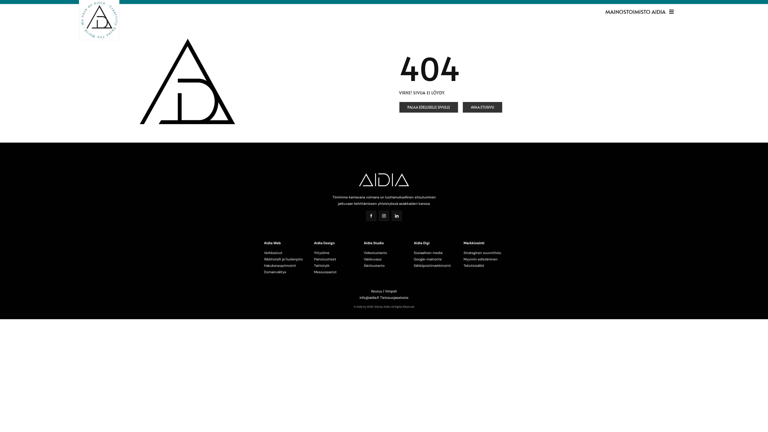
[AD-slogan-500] (99, 2)
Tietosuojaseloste (394, 297)
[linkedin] (396, 215)
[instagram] (384, 215)
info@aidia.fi (369, 297)
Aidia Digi (422, 243)
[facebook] (371, 215)
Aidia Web (272, 243)
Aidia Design (324, 243)
